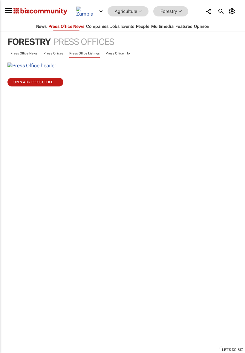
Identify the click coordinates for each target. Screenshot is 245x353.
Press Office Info (118, 53)
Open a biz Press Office (33, 82)
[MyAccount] (233, 11)
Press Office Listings (84, 53)
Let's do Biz (232, 350)
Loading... (11, 280)
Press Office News (24, 53)
